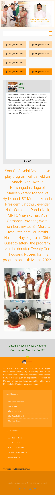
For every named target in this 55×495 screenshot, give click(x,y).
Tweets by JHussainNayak (16, 468)
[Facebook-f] (25, 489)
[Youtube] (35, 489)
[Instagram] (30, 489)
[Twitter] (20, 489)
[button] (50, 33)
